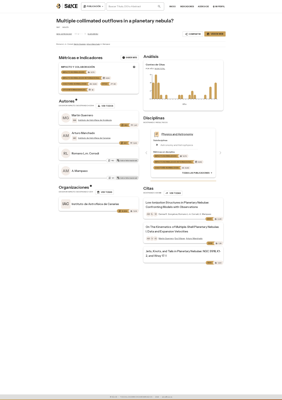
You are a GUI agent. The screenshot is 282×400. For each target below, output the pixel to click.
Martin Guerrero (80, 44)
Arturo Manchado (93, 44)
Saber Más (129, 57)
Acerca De (203, 6)
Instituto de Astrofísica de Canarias (95, 204)
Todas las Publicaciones (197, 172)
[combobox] (93, 6)
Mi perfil (219, 6)
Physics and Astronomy (177, 134)
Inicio (172, 6)
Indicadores (187, 6)
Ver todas (104, 192)
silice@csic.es (167, 397)
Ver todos (105, 106)
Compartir (193, 34)
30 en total (160, 69)
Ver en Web (215, 34)
